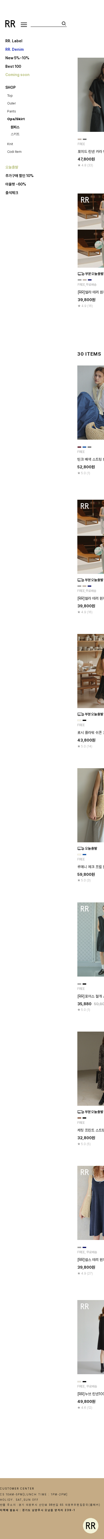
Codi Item (14, 152)
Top (10, 96)
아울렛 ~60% (15, 184)
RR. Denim (14, 49)
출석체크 (11, 193)
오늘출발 (11, 167)
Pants (11, 111)
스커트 (15, 134)
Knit (10, 144)
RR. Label (13, 41)
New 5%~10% (17, 58)
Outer (11, 103)
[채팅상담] (90, 1525)
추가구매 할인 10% (19, 176)
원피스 (15, 127)
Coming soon (17, 75)
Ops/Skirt (16, 119)
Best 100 (13, 66)
